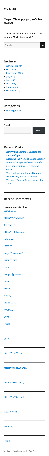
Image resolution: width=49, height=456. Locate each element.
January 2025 (12, 87)
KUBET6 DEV (10, 260)
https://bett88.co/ (13, 353)
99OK (7, 338)
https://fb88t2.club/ (14, 397)
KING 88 (8, 246)
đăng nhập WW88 (12, 274)
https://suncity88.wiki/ (15, 368)
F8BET (7, 441)
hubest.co (9, 239)
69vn (6, 317)
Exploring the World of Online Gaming (25, 159)
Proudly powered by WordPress (25, 451)
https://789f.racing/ (14, 218)
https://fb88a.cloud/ (14, 382)
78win (7, 288)
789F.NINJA (9, 225)
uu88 (6, 267)
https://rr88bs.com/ (14, 232)
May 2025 (11, 83)
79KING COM (10, 411)
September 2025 (14, 73)
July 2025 (11, 76)
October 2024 (13, 90)
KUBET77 (8, 310)
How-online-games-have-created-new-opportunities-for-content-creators (24, 166)
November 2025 (14, 66)
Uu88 (6, 281)
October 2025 (13, 69)
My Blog (10, 9)
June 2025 (11, 80)
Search (7, 125)
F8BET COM (10, 211)
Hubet (7, 324)
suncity (7, 295)
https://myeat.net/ (13, 253)
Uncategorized (13, 110)
